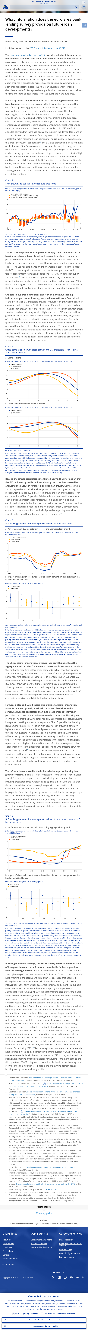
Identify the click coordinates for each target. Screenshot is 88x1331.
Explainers (7, 1247)
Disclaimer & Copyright (41, 1240)
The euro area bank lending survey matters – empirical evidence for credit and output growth (46, 1085)
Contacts (6, 1255)
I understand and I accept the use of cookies (45, 1320)
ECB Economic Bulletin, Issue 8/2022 (47, 48)
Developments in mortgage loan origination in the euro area (50, 1167)
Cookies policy (65, 1250)
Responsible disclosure (41, 1247)
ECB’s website (51, 1190)
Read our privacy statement (26, 1313)
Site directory (9, 1264)
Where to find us (10, 1259)
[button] (83, 2)
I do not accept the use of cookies (45, 1326)
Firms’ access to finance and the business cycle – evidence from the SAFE (45, 1184)
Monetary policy (44, 1213)
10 (33, 1048)
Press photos (8, 1251)
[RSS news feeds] (83, 1277)
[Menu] (83, 7)
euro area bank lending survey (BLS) (27, 55)
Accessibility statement (69, 1253)
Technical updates (39, 1244)
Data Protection (66, 1240)
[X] (53, 1277)
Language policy (66, 1257)
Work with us (8, 1244)
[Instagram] (65, 1277)
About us (7, 1240)
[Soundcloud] (77, 1277)
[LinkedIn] (59, 1277)
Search (76, 7)
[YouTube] (71, 1277)
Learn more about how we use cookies (60, 1313)
